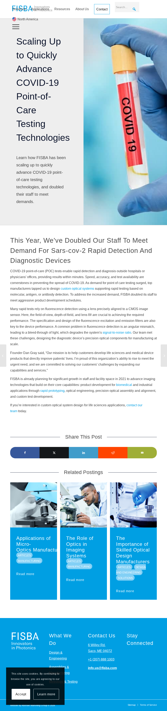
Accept (20, 694)
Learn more (46, 694)
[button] (134, 9)
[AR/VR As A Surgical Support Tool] (3, 355)
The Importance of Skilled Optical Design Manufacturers (133, 549)
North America (28, 19)
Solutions (19, 9)
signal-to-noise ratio (116, 332)
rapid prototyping (52, 390)
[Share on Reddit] (112, 452)
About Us (82, 9)
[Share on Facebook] (25, 452)
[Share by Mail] (142, 452)
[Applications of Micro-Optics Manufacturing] (33, 505)
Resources (62, 9)
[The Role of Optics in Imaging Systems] (83, 505)
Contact (102, 9)
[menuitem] (83, 26)
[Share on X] (54, 452)
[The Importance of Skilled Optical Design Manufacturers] (133, 505)
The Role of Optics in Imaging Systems (79, 546)
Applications (40, 9)
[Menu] (14, 26)
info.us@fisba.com (102, 668)
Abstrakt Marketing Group (34, 705)
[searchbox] (127, 7)
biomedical (124, 385)
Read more (25, 574)
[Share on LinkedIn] (83, 452)
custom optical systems (77, 288)
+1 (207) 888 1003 (101, 659)
